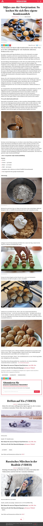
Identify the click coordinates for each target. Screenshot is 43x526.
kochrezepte (13, 375)
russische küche (21, 375)
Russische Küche (15, 16)
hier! (7, 524)
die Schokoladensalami (23, 362)
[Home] (2, 1)
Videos (10, 449)
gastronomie (5, 375)
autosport (4, 449)
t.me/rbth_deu (32, 365)
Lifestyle (15, 404)
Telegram (39, 45)
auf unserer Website (29, 368)
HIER (22, 454)
